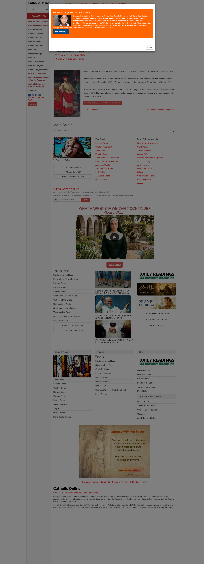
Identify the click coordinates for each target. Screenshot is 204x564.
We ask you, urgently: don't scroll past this (73, 12)
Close (149, 47)
